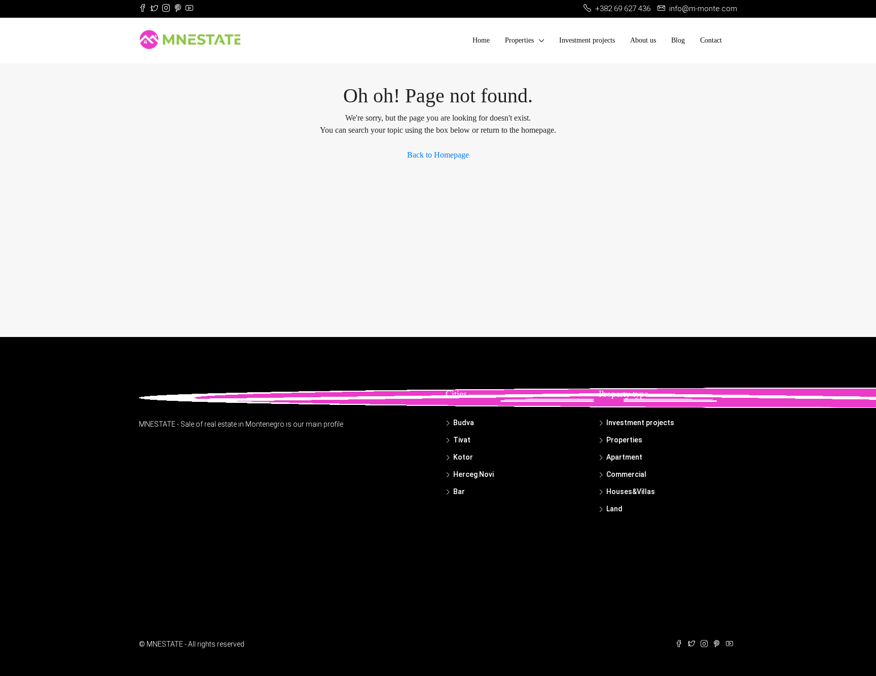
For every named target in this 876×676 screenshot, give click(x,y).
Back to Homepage (438, 155)
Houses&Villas (630, 491)
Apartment (624, 457)
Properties (519, 40)
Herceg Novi (473, 474)
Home (481, 40)
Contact (711, 40)
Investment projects (587, 40)
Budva (463, 423)
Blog (678, 40)
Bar (459, 491)
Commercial (626, 474)
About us (643, 40)
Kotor (463, 457)
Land (614, 509)
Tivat (461, 440)
